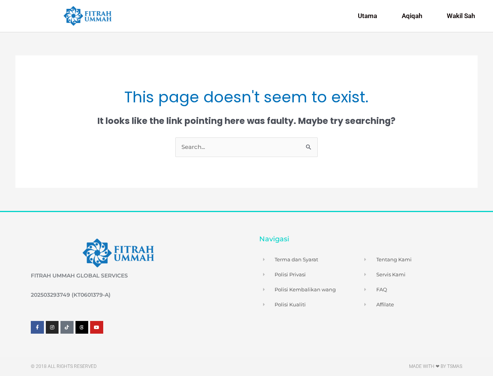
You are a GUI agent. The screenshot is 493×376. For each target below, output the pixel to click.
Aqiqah (412, 16)
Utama (367, 16)
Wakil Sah (461, 16)
